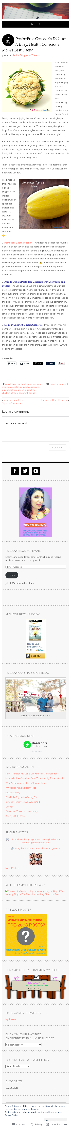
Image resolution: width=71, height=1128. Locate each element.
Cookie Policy (11, 1115)
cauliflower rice (12, 384)
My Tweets (10, 1019)
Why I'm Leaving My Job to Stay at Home (25, 783)
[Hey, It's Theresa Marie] (35, 19)
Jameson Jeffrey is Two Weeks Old (22, 802)
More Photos (11, 868)
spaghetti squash (27, 393)
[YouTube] (36, 471)
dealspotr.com (35, 751)
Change (9, 806)
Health (15, 55)
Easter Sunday (12, 792)
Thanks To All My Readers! (55, 400)
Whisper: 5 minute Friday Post (20, 787)
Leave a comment (59, 384)
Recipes (24, 55)
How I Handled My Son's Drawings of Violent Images (32, 773)
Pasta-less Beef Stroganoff (18, 242)
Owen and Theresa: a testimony (21, 811)
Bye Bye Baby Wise (15, 816)
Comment (57, 447)
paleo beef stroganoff (13, 390)
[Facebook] (15, 471)
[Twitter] (25, 471)
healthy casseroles (31, 384)
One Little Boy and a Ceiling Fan (21, 797)
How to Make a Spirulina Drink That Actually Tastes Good (34, 778)
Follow (12, 575)
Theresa (36, 55)
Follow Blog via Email (22, 550)
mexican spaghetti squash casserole (20, 387)
